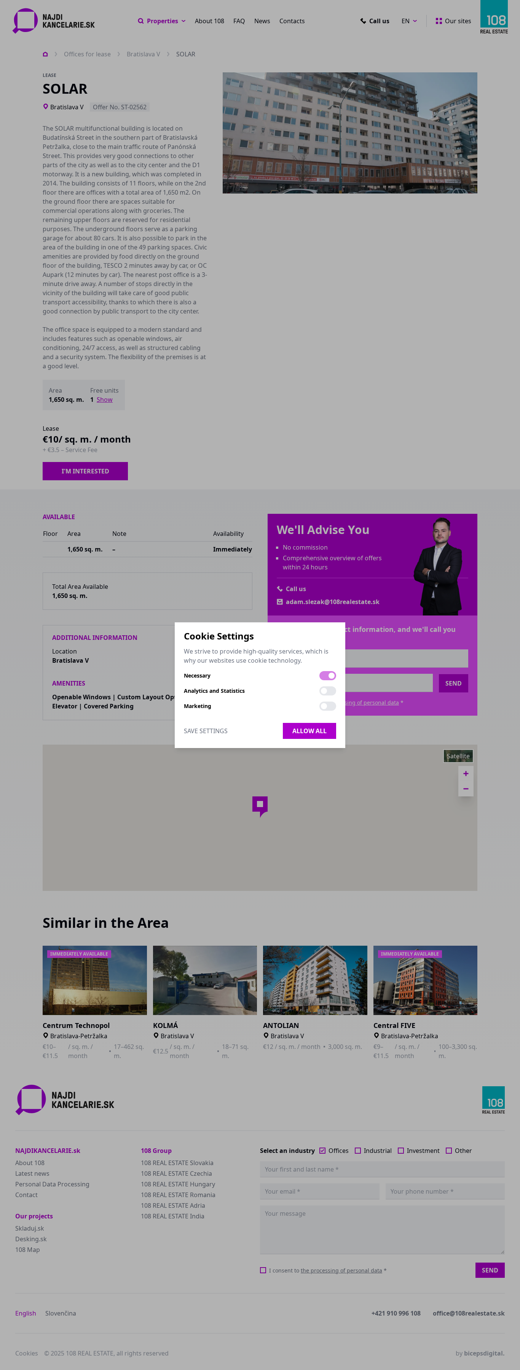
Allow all (309, 731)
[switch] (327, 675)
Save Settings (206, 731)
